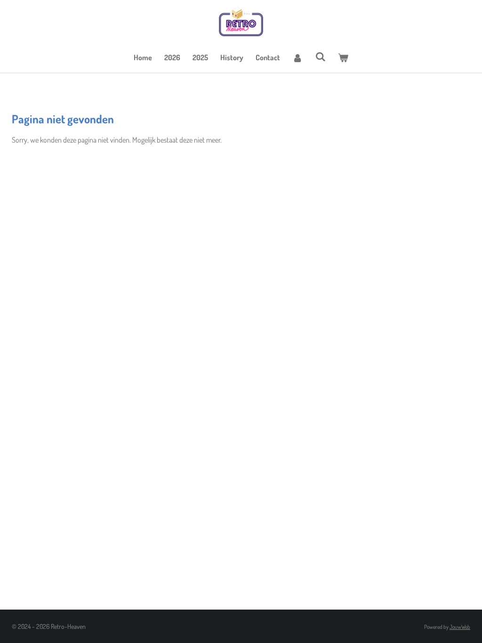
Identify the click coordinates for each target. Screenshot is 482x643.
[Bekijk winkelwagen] (343, 57)
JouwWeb (460, 626)
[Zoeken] (320, 56)
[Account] (297, 57)
